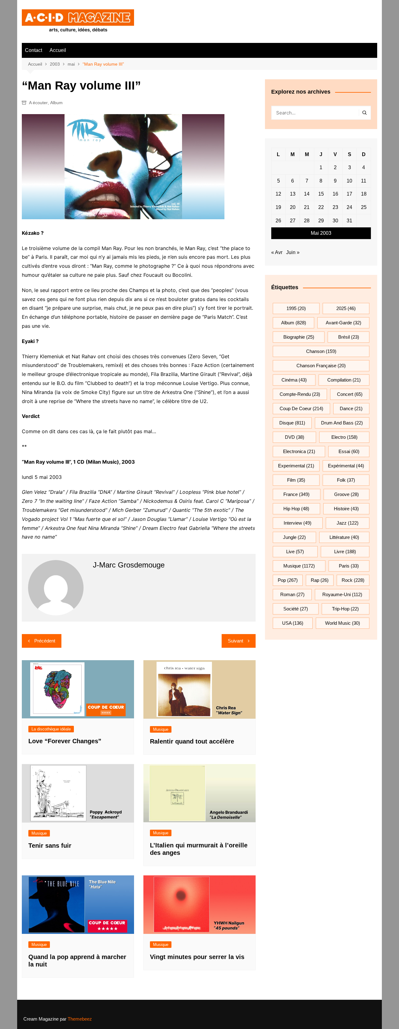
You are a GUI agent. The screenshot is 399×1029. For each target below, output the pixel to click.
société (295, 608)
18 (364, 194)
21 (307, 207)
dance (351, 408)
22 (321, 207)
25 (364, 207)
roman (292, 594)
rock (353, 580)
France (296, 494)
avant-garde (343, 322)
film (296, 480)
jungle (294, 537)
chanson (321, 351)
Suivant (235, 640)
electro (344, 437)
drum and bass (342, 422)
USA (292, 623)
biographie (298, 337)
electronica (299, 451)
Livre (345, 551)
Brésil (348, 337)
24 (349, 207)
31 (349, 220)
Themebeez (80, 1019)
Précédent (44, 640)
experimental (296, 465)
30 (335, 220)
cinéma (294, 379)
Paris (349, 565)
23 (335, 207)
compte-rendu (300, 394)
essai (349, 451)
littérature (344, 537)
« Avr (276, 252)
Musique (160, 729)
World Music (342, 623)
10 (349, 180)
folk (346, 480)
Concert (350, 394)
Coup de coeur (301, 408)
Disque (292, 422)
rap (320, 580)
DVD (294, 437)
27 (293, 220)
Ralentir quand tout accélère (192, 741)
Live (295, 551)
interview (297, 523)
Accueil (58, 50)
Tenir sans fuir (49, 845)
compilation (344, 379)
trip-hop (345, 608)
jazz (347, 523)
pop (288, 580)
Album (56, 102)
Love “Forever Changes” (64, 741)
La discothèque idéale (51, 729)
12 (278, 194)
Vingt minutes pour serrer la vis (197, 956)
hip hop (296, 508)
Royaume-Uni (342, 594)
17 (349, 194)
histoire (346, 508)
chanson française (321, 365)
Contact (33, 50)
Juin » (293, 252)
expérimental (346, 465)
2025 (346, 308)
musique (299, 565)
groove (346, 494)
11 (363, 180)
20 (293, 207)
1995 (296, 308)
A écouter (38, 102)
